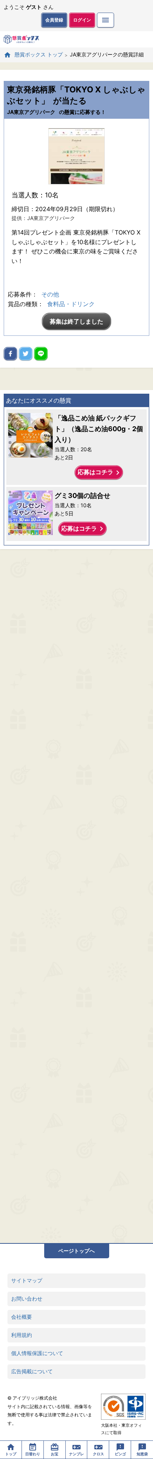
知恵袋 (142, 1454)
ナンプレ (76, 1454)
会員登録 (54, 20)
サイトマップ (26, 1280)
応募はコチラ (100, 472)
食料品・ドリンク (71, 304)
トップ (10, 1454)
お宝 (54, 1454)
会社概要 (21, 1317)
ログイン (82, 20)
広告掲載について (32, 1371)
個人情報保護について (37, 1353)
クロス (98, 1454)
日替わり (32, 1454)
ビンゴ (120, 1454)
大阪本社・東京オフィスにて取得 (121, 1429)
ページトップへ (76, 1250)
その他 (50, 294)
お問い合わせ (26, 1298)
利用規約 (21, 1335)
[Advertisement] (76, 896)
